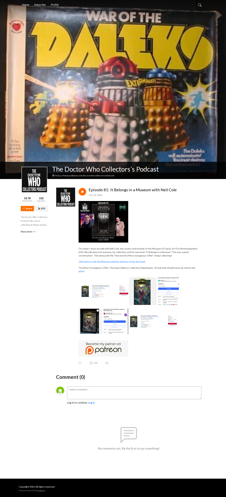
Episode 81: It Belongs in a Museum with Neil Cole (133, 189)
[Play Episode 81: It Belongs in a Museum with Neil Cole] (82, 192)
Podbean (41, 490)
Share (29, 208)
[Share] (107, 363)
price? (82, 271)
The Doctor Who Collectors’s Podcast (105, 169)
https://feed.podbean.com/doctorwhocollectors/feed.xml (84, 175)
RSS (43, 208)
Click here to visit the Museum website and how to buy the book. (112, 261)
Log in (91, 402)
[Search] (200, 4)
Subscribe (40, 4)
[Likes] (80, 363)
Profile (55, 4)
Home (25, 4)
